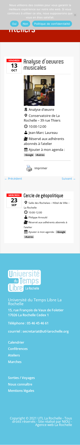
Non (25, 23)
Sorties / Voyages (21, 378)
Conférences (18, 348)
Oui (14, 23)
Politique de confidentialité (52, 23)
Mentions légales (21, 390)
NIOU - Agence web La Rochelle (53, 423)
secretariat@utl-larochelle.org (46, 331)
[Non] (75, 15)
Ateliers (14, 355)
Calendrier (16, 342)
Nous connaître (20, 384)
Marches (15, 362)
